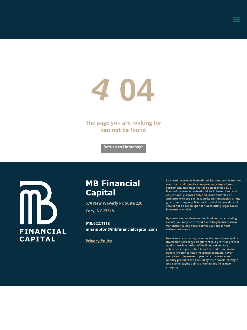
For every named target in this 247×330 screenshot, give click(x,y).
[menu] (236, 19)
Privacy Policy (99, 241)
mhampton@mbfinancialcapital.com (121, 229)
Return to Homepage (123, 147)
